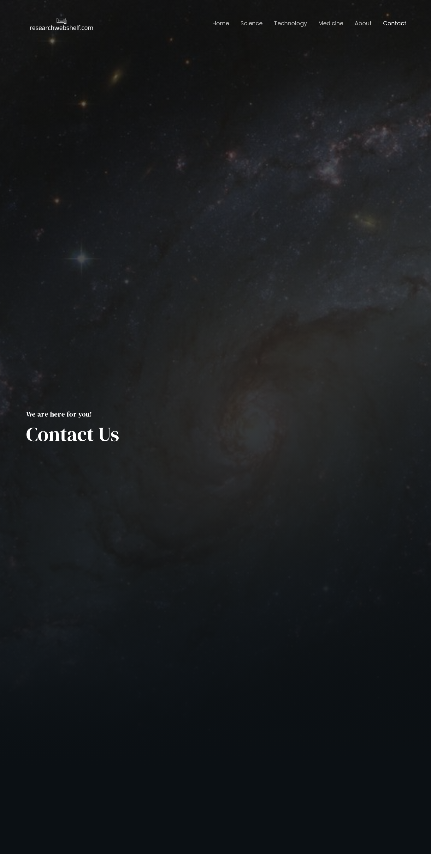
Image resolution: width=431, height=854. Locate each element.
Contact (394, 23)
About (363, 23)
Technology (290, 23)
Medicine (330, 23)
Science (251, 23)
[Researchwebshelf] (61, 23)
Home (220, 23)
